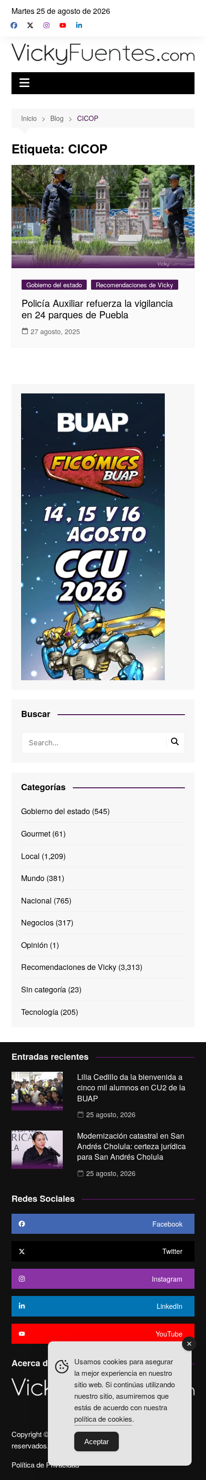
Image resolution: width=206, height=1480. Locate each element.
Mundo (33, 877)
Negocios (37, 922)
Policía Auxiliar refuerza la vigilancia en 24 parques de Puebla (97, 308)
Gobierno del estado (54, 284)
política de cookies (103, 1419)
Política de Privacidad (45, 1465)
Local (30, 855)
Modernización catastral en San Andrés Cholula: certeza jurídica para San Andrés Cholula (131, 1146)
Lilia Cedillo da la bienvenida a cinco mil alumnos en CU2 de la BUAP (131, 1087)
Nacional (36, 900)
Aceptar (96, 1441)
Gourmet (35, 833)
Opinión (34, 944)
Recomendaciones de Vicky (134, 284)
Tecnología (39, 1011)
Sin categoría (43, 989)
